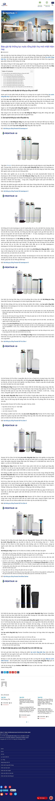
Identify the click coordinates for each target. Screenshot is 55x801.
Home (2, 748)
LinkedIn (7, 672)
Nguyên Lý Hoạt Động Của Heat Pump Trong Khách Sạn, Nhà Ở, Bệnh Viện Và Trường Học (27, 702)
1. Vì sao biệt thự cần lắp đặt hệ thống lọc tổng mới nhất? (16, 73)
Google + (10, 672)
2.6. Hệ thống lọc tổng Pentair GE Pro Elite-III (14, 83)
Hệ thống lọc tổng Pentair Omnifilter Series (15, 576)
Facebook (2, 672)
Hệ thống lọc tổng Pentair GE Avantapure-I (15, 128)
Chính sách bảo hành (5, 767)
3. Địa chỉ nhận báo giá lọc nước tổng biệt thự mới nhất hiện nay (18, 86)
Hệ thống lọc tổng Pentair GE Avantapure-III (16, 262)
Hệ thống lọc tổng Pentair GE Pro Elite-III (15, 503)
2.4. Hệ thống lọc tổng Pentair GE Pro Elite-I (14, 80)
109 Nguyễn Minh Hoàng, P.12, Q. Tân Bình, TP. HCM (17, 735)
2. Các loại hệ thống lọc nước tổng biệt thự (13, 75)
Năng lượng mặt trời (5, 762)
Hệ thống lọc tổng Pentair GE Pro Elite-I (15, 341)
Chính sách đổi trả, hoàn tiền (7, 773)
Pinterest (13, 672)
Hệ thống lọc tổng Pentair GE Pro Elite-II (15, 420)
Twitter (5, 672)
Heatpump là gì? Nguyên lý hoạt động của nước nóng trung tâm (8, 701)
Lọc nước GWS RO (5, 757)
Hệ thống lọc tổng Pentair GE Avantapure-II (16, 191)
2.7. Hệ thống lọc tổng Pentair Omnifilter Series (14, 85)
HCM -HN (47, 6)
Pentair (9, 165)
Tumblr (18, 672)
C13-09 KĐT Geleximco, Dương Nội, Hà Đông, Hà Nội (17, 737)
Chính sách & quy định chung (7, 765)
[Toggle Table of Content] (31, 71)
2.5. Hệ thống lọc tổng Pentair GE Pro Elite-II (14, 82)
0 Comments (6, 717)
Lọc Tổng (3, 759)
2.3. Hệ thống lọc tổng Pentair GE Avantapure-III (15, 79)
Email (15, 672)
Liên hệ (2, 754)
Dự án (2, 751)
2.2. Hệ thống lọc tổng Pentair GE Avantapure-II (15, 77)
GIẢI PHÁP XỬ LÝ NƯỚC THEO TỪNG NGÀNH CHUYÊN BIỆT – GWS (46, 700)
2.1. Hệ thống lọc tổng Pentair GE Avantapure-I (14, 76)
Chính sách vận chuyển (6, 770)
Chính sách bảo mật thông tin (7, 776)
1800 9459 (39, 6)
